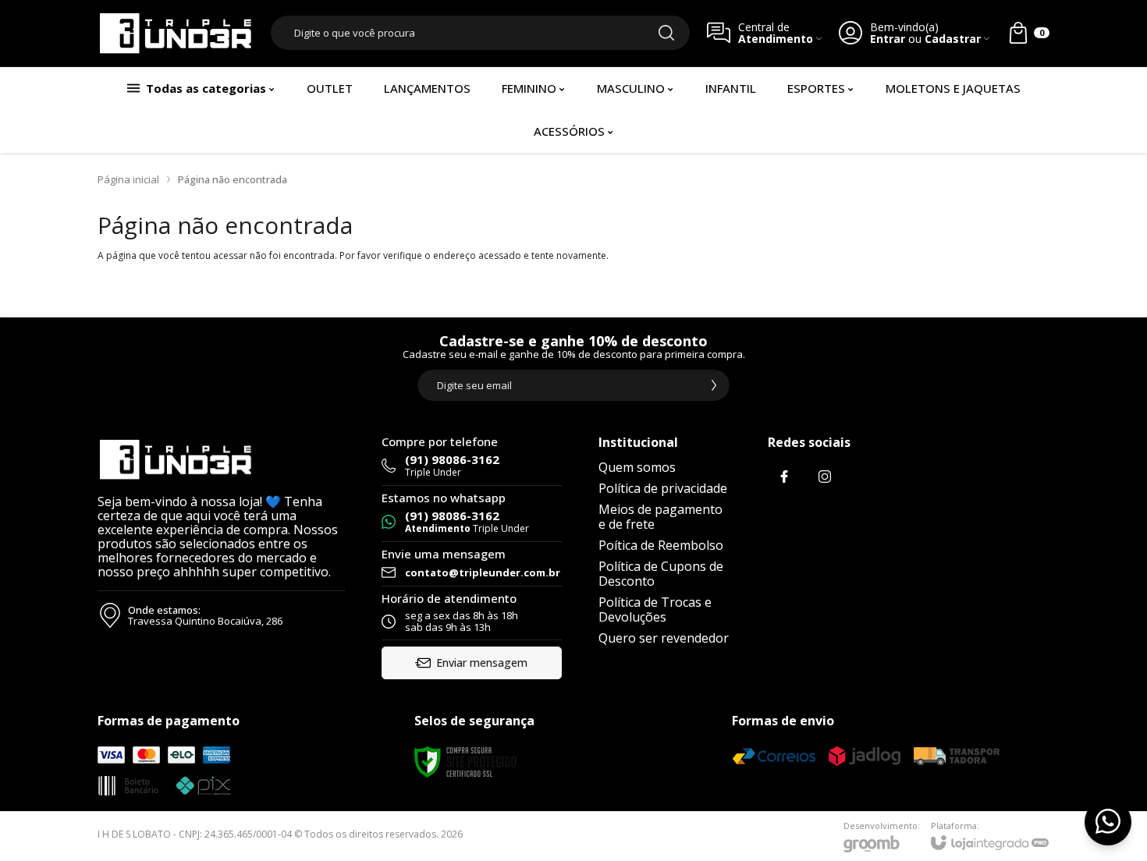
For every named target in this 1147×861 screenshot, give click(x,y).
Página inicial (128, 179)
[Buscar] (666, 33)
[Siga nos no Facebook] (784, 476)
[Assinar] (714, 385)
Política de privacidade (662, 488)
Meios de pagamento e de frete (660, 517)
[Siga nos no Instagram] (824, 476)
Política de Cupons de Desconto (660, 574)
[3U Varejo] (176, 33)
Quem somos (637, 467)
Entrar (887, 38)
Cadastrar (953, 38)
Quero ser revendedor (663, 638)
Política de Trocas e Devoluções (655, 609)
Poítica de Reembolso (660, 545)
